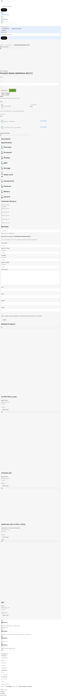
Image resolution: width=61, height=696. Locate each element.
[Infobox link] (30, 621)
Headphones (4, 668)
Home (1, 45)
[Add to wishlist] (11, 470)
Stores (2, 672)
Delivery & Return (5, 684)
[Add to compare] (3, 470)
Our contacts (4, 674)
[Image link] (8, 651)
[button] (5, 485)
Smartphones (4, 657)
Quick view (7, 470)
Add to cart (4, 90)
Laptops (3, 660)
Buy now (12, 90)
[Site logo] (8, 2)
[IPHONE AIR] (29, 439)
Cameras (3, 665)
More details (43, 121)
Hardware (3, 663)
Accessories (8, 45)
